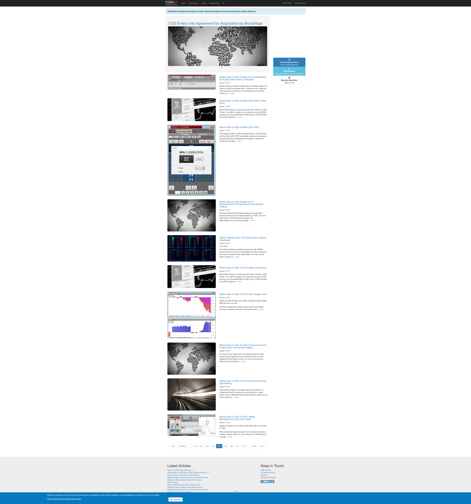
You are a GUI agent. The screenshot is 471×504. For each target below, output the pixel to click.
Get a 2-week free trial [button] (289, 63)
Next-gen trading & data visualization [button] (289, 72)
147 (220, 446)
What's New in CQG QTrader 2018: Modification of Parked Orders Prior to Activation (242, 78)
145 (208, 446)
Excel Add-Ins (172, 482)
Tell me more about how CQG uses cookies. (64, 498)
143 (196, 446)
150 (238, 446)
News (183, 3)
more (232, 93)
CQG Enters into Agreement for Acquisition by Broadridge (215, 23)
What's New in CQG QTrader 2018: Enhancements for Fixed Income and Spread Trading (241, 204)
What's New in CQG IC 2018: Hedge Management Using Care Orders (237, 418)
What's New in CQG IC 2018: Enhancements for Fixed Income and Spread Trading (243, 346)
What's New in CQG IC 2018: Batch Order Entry (242, 267)
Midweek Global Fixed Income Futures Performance (187, 477)
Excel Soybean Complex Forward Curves (183, 475)
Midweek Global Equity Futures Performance (184, 480)
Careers (264, 475)
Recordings (193, 3)
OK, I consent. (175, 499)
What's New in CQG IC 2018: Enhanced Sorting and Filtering (242, 382)
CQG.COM (287, 3)
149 (232, 446)
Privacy (235, 491)
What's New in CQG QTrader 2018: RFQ (239, 127)
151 (244, 446)
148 (226, 446)
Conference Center (268, 472)
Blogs (204, 3)
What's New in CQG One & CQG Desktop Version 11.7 (188, 472)
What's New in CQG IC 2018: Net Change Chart (243, 294)
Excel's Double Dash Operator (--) (180, 470)
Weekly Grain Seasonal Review (179, 492)
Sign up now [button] (289, 81)
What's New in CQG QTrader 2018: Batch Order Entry (242, 102)
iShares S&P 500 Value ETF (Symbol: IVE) (183, 485)
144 (202, 446)
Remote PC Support (268, 477)
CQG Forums (300, 3)
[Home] (172, 3)
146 (214, 446)
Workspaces (214, 3)
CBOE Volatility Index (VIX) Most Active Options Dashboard (242, 239)
